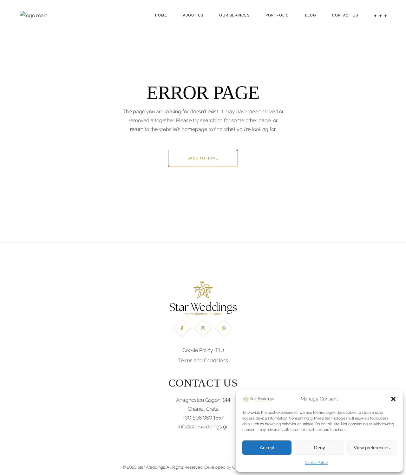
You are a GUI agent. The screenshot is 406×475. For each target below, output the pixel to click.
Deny (319, 447)
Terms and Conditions (203, 360)
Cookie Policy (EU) (203, 350)
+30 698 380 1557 (203, 418)
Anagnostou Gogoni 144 (203, 400)
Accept (267, 447)
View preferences (372, 447)
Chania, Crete (203, 409)
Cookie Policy (316, 462)
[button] (393, 399)
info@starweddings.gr (203, 427)
